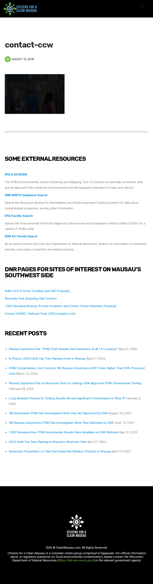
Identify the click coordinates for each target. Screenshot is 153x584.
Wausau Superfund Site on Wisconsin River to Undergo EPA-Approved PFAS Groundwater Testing (75, 383)
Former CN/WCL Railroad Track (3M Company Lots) (40, 313)
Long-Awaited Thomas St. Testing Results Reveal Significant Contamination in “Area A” (67, 398)
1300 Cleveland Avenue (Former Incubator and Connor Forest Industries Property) (60, 306)
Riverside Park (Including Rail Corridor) (31, 298)
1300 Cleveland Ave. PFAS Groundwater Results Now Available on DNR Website (63, 432)
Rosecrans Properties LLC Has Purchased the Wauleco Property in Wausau (60, 451)
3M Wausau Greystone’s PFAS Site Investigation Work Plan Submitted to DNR (61, 423)
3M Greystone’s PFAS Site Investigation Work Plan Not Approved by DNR (58, 413)
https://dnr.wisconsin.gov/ (75, 560)
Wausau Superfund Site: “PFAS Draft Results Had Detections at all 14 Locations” (63, 349)
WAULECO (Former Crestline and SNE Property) (37, 291)
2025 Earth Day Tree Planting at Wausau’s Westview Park (47, 442)
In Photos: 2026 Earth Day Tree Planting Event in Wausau (47, 358)
